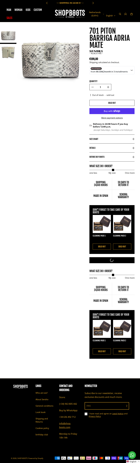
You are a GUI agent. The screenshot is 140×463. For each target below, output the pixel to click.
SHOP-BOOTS (22, 458)
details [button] (92, 148)
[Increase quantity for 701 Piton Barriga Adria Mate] (108, 87)
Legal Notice (117, 413)
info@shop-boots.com (65, 425)
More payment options (112, 117)
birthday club (42, 434)
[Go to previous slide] (47, 3)
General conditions (44, 405)
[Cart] (132, 14)
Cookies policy (42, 428)
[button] (133, 461)
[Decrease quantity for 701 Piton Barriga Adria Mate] (93, 87)
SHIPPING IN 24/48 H (70, 2)
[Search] (119, 14)
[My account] (125, 14)
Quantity (93, 81)
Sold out (112, 103)
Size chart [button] (93, 139)
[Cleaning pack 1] (102, 224)
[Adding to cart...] (112, 260)
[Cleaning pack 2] (122, 224)
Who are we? (42, 392)
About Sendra (42, 399)
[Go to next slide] (93, 3)
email (88, 406)
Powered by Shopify (35, 458)
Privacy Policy (95, 416)
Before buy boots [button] (96, 157)
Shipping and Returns (42, 420)
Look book (41, 412)
